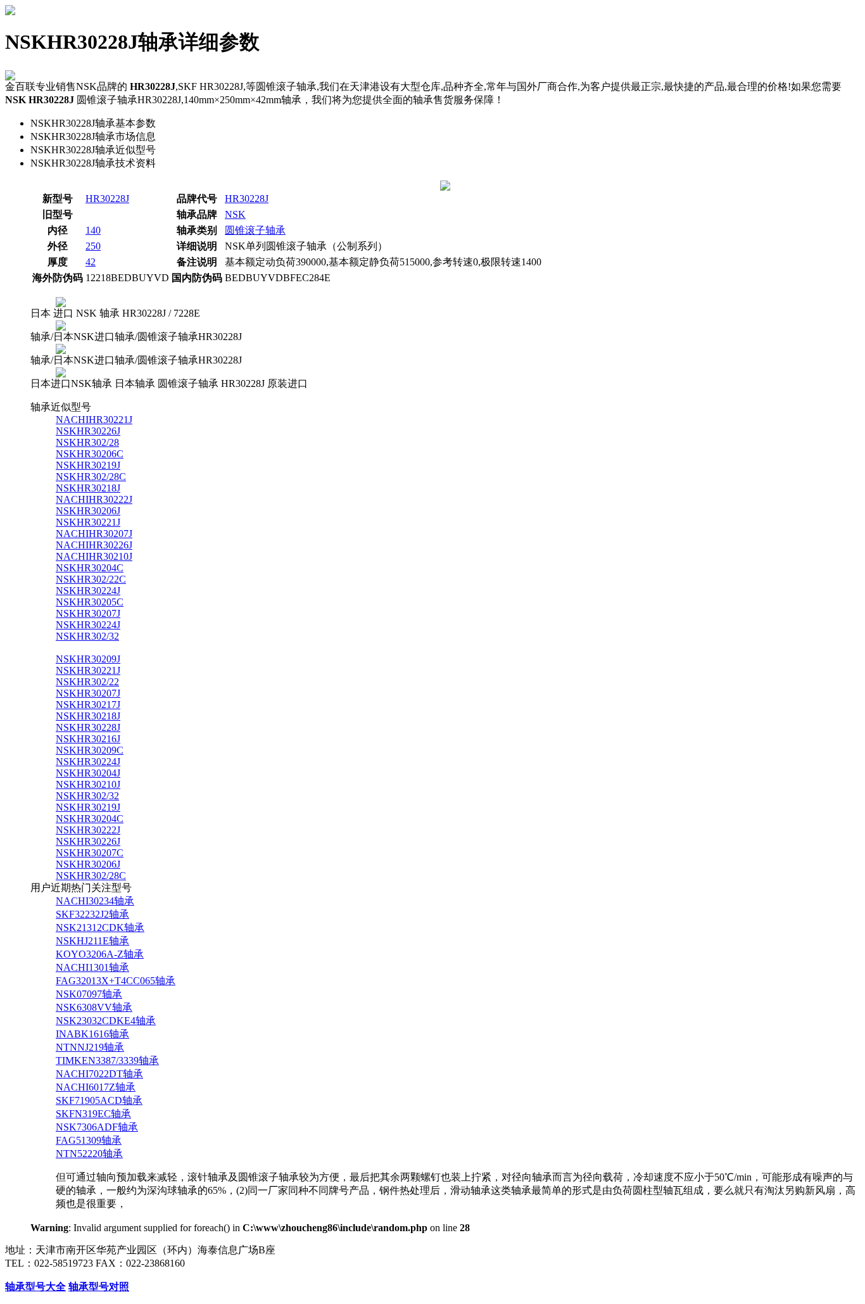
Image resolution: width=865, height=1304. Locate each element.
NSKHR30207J (88, 613)
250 (93, 246)
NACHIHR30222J (94, 499)
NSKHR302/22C (91, 579)
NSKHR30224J (88, 590)
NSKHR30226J (88, 431)
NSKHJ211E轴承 (92, 940)
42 (90, 261)
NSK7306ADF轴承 (97, 1127)
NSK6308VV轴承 (94, 1007)
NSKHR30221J (88, 522)
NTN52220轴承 (89, 1153)
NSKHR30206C (89, 453)
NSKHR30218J (88, 488)
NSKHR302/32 (87, 636)
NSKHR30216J (88, 738)
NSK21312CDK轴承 (100, 927)
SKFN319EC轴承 (93, 1113)
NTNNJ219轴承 (90, 1047)
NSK (235, 214)
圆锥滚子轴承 (255, 230)
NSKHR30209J (88, 659)
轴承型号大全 (35, 1286)
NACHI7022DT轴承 (99, 1073)
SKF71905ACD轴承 (99, 1100)
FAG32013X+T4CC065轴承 (115, 980)
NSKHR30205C (89, 602)
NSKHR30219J (88, 465)
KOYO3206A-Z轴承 (100, 954)
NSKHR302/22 (87, 681)
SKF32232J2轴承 (92, 914)
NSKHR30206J (88, 510)
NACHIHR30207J (94, 533)
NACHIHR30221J (94, 419)
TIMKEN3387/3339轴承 (107, 1060)
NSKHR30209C (89, 750)
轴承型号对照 (98, 1286)
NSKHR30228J (88, 727)
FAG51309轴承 (89, 1140)
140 (93, 230)
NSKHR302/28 (87, 442)
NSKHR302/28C (91, 476)
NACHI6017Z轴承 (96, 1087)
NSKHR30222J (88, 830)
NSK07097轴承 (89, 994)
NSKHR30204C (89, 567)
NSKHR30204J (88, 773)
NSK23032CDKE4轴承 (106, 1020)
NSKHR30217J (88, 704)
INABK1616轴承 (92, 1034)
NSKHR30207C (89, 852)
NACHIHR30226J (94, 545)
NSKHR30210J (88, 784)
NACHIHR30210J (94, 556)
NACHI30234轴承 (95, 901)
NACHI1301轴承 (92, 967)
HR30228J (107, 198)
